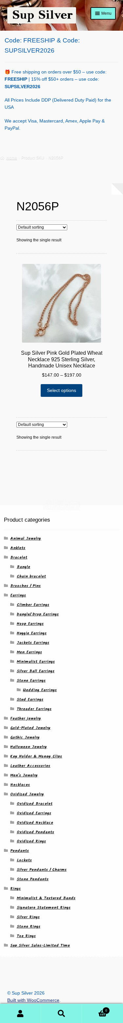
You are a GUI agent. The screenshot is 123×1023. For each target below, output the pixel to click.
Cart (94, 1008)
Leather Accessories (30, 766)
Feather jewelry (25, 718)
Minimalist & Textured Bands (46, 898)
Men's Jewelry (24, 775)
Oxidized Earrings (34, 813)
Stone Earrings (31, 680)
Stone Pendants (33, 879)
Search (61, 1013)
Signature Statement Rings (44, 907)
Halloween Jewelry (28, 747)
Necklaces (20, 785)
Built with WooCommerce (33, 1000)
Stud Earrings (30, 699)
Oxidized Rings (31, 841)
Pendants (19, 851)
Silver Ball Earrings (35, 671)
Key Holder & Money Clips (36, 756)
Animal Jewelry (25, 538)
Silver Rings (28, 917)
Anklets (17, 548)
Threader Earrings (34, 709)
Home (11, 157)
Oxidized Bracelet (34, 804)
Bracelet (18, 557)
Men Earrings (29, 652)
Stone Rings (28, 926)
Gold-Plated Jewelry (30, 728)
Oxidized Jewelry (27, 794)
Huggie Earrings (32, 633)
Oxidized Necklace (35, 823)
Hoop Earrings (30, 624)
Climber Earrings (33, 605)
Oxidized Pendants (35, 832)
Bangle (23, 567)
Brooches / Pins (25, 586)
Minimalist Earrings (36, 661)
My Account (20, 1013)
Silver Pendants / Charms (42, 870)
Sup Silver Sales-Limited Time (40, 945)
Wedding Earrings (40, 690)
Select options (61, 390)
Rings (15, 888)
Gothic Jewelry (25, 737)
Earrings (18, 595)
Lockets (24, 860)
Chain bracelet (31, 576)
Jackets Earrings (33, 643)
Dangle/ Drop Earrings (38, 614)
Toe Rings (26, 936)
